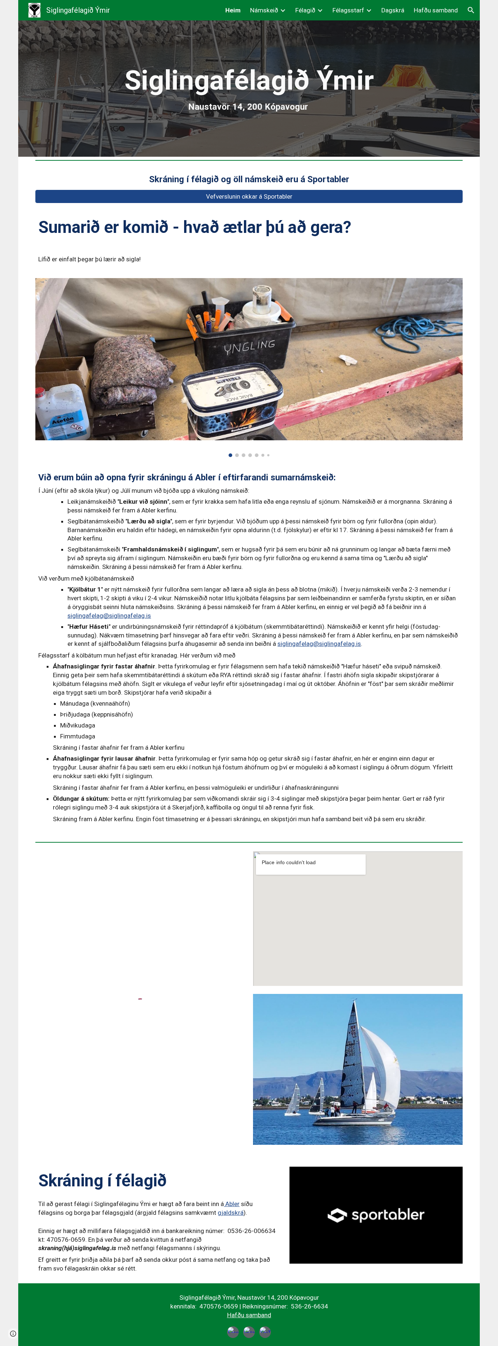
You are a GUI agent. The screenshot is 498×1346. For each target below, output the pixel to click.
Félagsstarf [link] (348, 10)
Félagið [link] (305, 10)
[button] (471, 10)
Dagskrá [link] (392, 10)
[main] (249, 88)
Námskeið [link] (264, 10)
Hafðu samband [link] (436, 10)
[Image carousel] (249, 367)
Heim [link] (233, 10)
